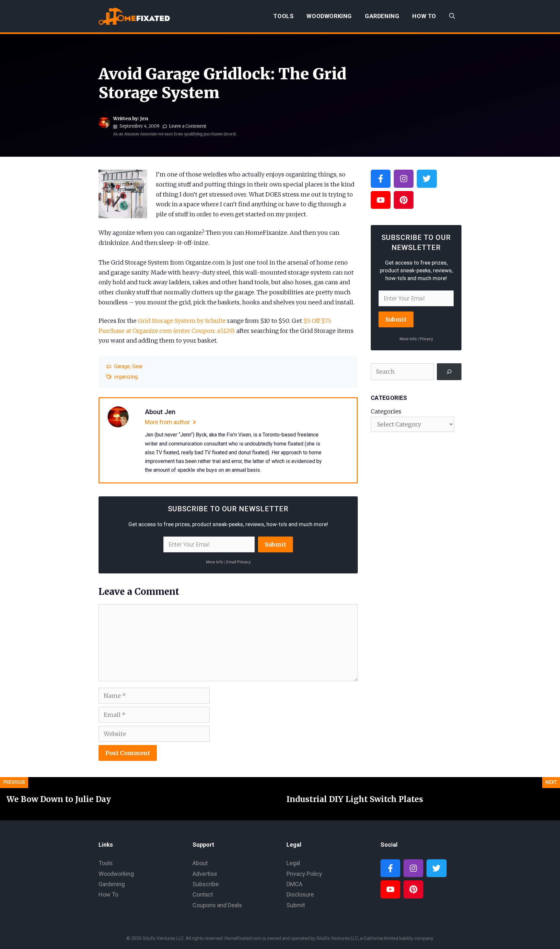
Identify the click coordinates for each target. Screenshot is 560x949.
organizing (126, 377)
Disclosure (300, 894)
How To (424, 16)
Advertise (204, 873)
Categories (386, 411)
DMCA (294, 884)
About (200, 863)
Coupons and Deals (217, 905)
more (229, 133)
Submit (275, 544)
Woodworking (329, 16)
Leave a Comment (187, 126)
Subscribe (205, 884)
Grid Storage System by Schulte (182, 320)
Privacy (426, 339)
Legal (293, 863)
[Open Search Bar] (452, 16)
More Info (214, 562)
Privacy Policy (304, 873)
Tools (283, 16)
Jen (144, 118)
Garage (122, 366)
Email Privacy (238, 562)
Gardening (382, 16)
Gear (137, 366)
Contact (202, 894)
